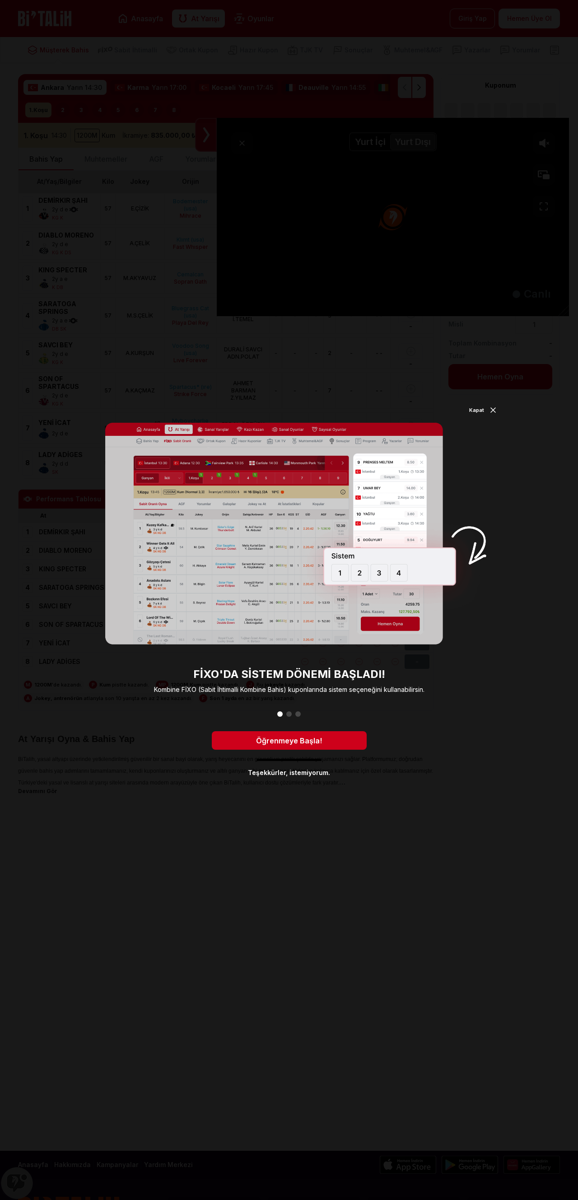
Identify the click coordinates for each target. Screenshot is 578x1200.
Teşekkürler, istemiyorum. (289, 772)
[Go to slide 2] (289, 714)
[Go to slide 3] (298, 714)
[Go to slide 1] (280, 714)
